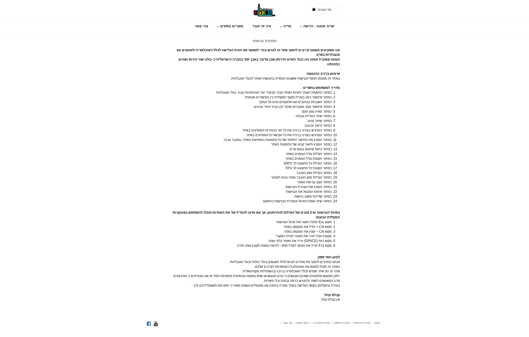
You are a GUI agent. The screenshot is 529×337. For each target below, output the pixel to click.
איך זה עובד (261, 26)
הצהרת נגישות (342, 322)
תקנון (377, 322)
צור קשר (201, 26)
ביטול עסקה (303, 322)
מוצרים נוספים (231, 26)
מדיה (287, 26)
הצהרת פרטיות (362, 322)
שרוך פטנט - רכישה (318, 26)
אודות (322, 322)
